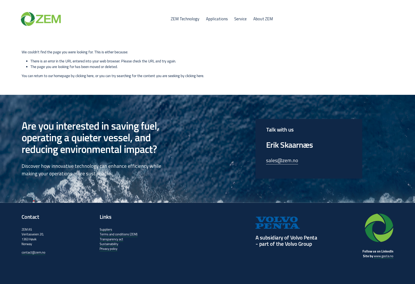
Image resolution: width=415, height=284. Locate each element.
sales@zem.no (282, 160)
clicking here (84, 76)
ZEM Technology (185, 19)
